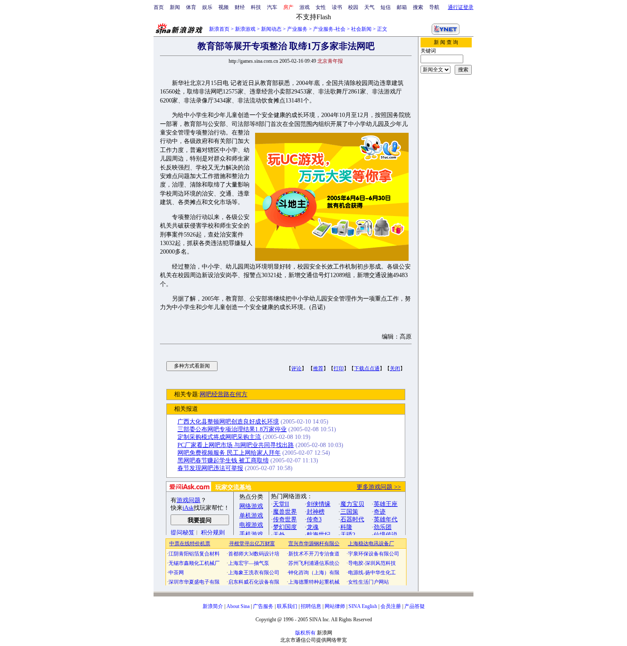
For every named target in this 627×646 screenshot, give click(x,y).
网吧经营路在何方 (223, 394)
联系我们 (287, 606)
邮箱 (402, 7)
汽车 (272, 7)
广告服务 (263, 606)
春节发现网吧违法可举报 (210, 468)
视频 (223, 7)
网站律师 (335, 606)
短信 (385, 7)
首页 (159, 7)
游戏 (304, 7)
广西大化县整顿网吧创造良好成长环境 (228, 421)
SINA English (362, 606)
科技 (256, 7)
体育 (191, 7)
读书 (337, 7)
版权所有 (305, 633)
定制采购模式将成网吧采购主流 (219, 437)
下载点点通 (367, 368)
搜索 (418, 7)
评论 (296, 368)
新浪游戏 (245, 29)
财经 (240, 7)
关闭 (395, 368)
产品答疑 (414, 606)
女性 (321, 7)
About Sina (238, 606)
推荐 (318, 368)
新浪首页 (219, 29)
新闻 (175, 7)
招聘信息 (311, 606)
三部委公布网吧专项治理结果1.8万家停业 (232, 429)
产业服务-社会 (329, 29)
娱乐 (207, 7)
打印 (339, 368)
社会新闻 (361, 29)
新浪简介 (213, 606)
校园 (353, 7)
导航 (434, 7)
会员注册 (390, 606)
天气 (369, 7)
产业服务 (297, 29)
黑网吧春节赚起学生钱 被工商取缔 (223, 460)
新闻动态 (271, 29)
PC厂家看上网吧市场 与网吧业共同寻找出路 (235, 445)
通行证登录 (460, 7)
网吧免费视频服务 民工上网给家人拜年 (229, 453)
